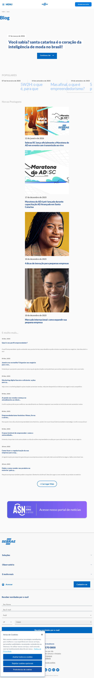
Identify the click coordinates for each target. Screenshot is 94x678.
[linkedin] (45, 669)
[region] (22, 654)
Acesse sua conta (83, 4)
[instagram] (53, 669)
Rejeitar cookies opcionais (22, 663)
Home (3, 11)
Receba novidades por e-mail (47, 630)
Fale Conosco (47, 656)
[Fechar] (42, 634)
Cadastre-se (82, 584)
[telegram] (57, 669)
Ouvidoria (47, 658)
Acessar (9, 584)
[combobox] (47, 616)
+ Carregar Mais (47, 484)
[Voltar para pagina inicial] (47, 541)
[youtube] (49, 669)
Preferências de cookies (22, 670)
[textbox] (48, 615)
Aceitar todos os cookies (23, 657)
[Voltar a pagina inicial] (47, 4)
